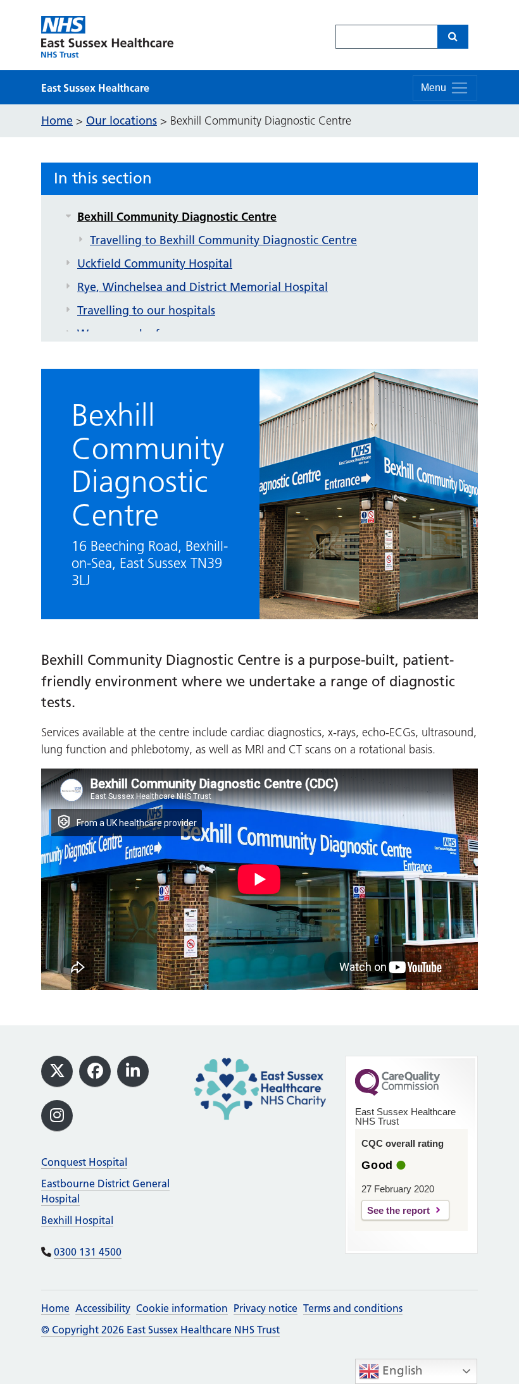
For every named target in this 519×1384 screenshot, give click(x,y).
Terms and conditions (353, 1308)
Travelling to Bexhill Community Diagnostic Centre (223, 240)
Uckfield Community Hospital (154, 263)
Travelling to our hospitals (146, 310)
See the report (398, 1210)
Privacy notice (265, 1308)
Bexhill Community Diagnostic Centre (177, 216)
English (401, 1370)
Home (55, 1308)
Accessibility (102, 1308)
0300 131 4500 (88, 1251)
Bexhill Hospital (77, 1220)
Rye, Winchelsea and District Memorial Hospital (202, 287)
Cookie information (182, 1308)
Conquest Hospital (84, 1162)
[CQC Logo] (397, 1092)
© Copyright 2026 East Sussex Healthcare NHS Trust (160, 1329)
